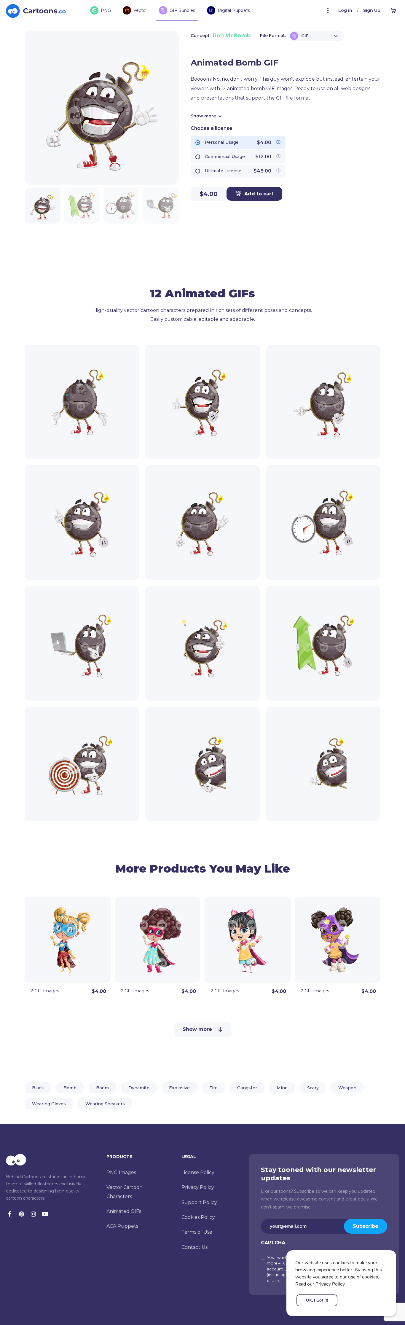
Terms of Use (196, 1232)
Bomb (69, 1087)
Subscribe (365, 1226)
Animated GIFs (123, 1211)
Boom (102, 1087)
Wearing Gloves (49, 1103)
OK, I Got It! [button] (317, 1300)
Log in (345, 10)
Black (38, 1087)
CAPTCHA (273, 1243)
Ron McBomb (232, 35)
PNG (106, 10)
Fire (213, 1087)
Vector (140, 10)
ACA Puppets (122, 1226)
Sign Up (371, 10)
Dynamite (138, 1087)
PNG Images (121, 1172)
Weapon (347, 1087)
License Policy (197, 1172)
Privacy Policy (197, 1187)
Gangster (247, 1087)
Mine (282, 1087)
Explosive (179, 1087)
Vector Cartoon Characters (124, 1191)
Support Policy (199, 1202)
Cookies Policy (198, 1217)
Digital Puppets (234, 10)
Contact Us (194, 1247)
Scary (313, 1087)
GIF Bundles (182, 10)
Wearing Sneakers (105, 1103)
